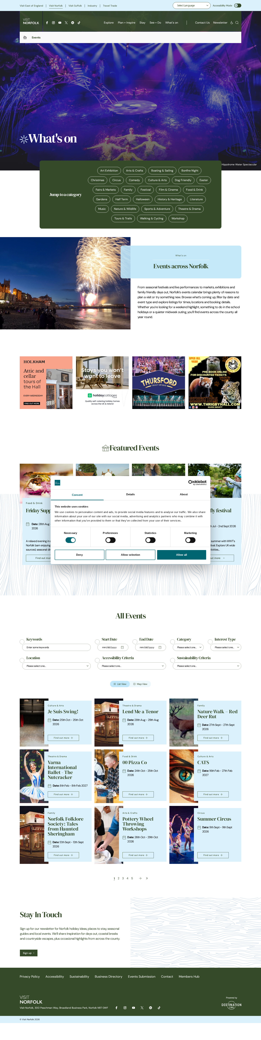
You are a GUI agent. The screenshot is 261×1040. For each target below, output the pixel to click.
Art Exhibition (109, 170)
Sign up (27, 953)
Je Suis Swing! (63, 711)
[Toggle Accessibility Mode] (237, 5)
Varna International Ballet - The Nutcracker (62, 769)
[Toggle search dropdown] (236, 22)
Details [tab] (130, 494)
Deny (79, 554)
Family (128, 189)
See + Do (155, 22)
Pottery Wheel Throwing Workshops (138, 824)
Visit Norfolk (56, 5)
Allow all (181, 554)
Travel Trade (110, 5)
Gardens (101, 199)
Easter (204, 180)
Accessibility (54, 977)
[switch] (110, 540)
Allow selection (130, 554)
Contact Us (202, 22)
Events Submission (141, 977)
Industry (92, 5)
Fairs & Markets (106, 189)
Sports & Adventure (157, 209)
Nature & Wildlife (125, 209)
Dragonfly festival (212, 510)
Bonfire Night (189, 170)
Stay (142, 22)
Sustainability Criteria (193, 658)
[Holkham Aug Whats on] (46, 382)
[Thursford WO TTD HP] (158, 382)
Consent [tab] (77, 494)
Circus (116, 180)
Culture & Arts (157, 180)
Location (33, 658)
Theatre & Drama (189, 209)
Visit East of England (31, 5)
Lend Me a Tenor (140, 711)
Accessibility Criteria (118, 658)
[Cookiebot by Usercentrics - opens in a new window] (190, 482)
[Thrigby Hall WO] (215, 382)
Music (102, 209)
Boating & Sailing (162, 170)
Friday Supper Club (46, 510)
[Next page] (140, 878)
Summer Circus (214, 819)
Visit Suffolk (75, 5)
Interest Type (225, 639)
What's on (171, 22)
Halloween (142, 199)
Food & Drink (194, 189)
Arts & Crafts (134, 170)
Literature (196, 199)
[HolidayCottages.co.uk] (102, 382)
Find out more (44, 558)
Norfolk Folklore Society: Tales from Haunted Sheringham (65, 826)
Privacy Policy (30, 977)
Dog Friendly (183, 180)
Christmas (97, 180)
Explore (109, 22)
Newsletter (220, 22)
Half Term (121, 199)
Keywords (34, 639)
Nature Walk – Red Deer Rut (217, 714)
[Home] (25, 37)
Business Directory (108, 977)
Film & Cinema (168, 189)
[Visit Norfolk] (31, 21)
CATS (203, 762)
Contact (167, 977)
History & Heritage (170, 199)
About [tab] (184, 494)
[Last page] (146, 878)
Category (184, 639)
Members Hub (189, 977)
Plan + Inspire (126, 22)
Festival (146, 189)
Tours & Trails (123, 218)
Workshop (178, 218)
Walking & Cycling (151, 218)
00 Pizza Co (135, 762)
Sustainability (79, 977)
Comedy (134, 180)
